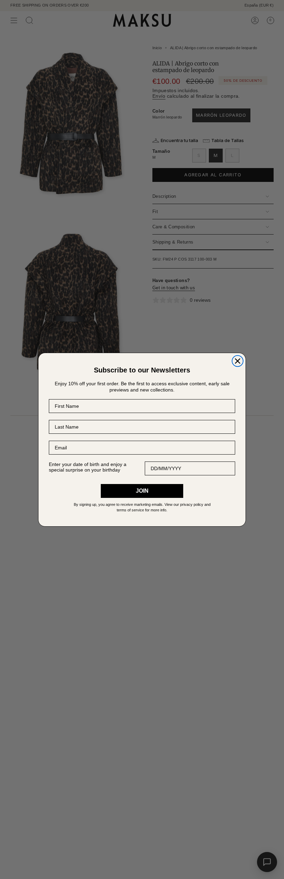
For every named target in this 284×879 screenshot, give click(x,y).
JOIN (142, 491)
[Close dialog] (237, 361)
